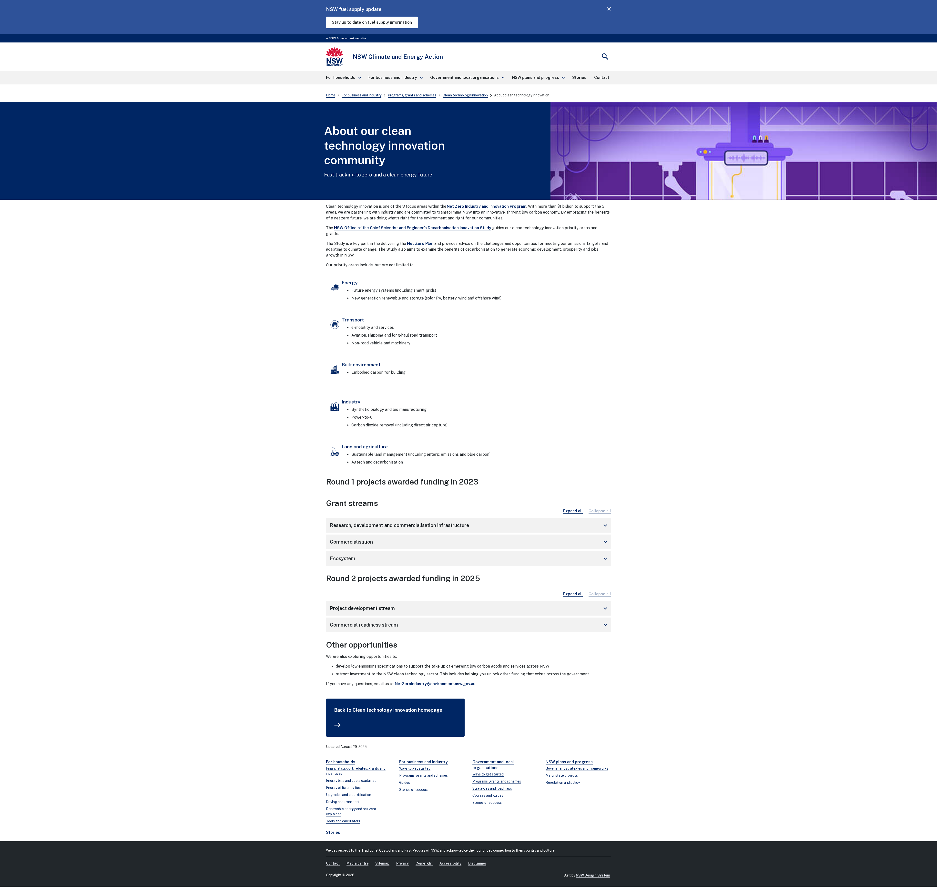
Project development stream (469, 608)
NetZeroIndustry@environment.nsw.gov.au (435, 683)
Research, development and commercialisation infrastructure (469, 525)
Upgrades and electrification (348, 795)
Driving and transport (342, 802)
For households (340, 762)
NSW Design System (593, 875)
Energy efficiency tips (343, 788)
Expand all (573, 511)
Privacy (402, 863)
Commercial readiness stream (469, 625)
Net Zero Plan (420, 243)
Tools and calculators (343, 821)
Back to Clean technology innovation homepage (388, 710)
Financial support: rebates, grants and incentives (356, 770)
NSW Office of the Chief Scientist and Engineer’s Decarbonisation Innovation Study (412, 228)
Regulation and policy (563, 782)
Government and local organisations (493, 765)
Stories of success (413, 790)
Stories (333, 832)
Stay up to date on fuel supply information (372, 22)
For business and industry (361, 95)
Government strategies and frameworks (577, 768)
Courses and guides (487, 795)
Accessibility (450, 863)
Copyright (424, 863)
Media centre (357, 863)
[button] (343, 77)
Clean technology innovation (465, 95)
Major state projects (562, 775)
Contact (333, 863)
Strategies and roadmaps (492, 788)
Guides (404, 782)
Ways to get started (414, 768)
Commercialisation (469, 542)
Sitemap (382, 863)
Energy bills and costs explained (351, 781)
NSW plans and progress (569, 762)
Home (330, 95)
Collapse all (600, 511)
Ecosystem (469, 558)
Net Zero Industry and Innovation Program (486, 206)
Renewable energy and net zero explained (351, 811)
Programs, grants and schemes (412, 95)
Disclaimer (477, 863)
